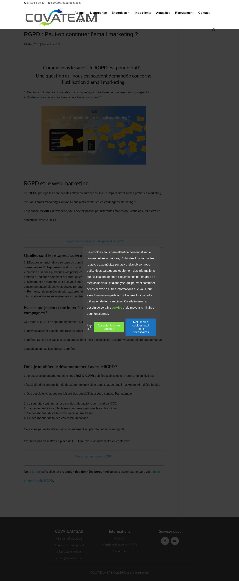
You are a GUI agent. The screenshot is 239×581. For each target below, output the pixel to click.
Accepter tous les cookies (109, 327)
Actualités (163, 13)
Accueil (80, 13)
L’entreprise (98, 13)
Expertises (119, 13)
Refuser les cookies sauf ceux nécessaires (140, 327)
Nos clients (143, 13)
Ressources (83, 21)
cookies (117, 307)
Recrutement (184, 13)
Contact (203, 13)
